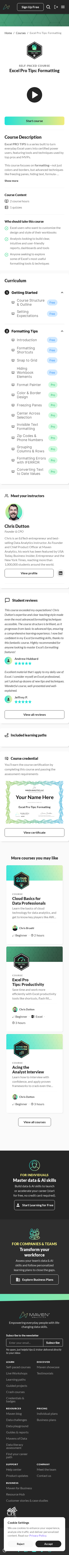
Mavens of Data (16, 1438)
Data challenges (16, 1420)
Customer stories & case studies (27, 1500)
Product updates (17, 1475)
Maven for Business (19, 1488)
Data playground (17, 1426)
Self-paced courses (18, 1367)
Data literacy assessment (15, 1446)
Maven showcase (48, 1367)
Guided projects (16, 1385)
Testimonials (45, 1373)
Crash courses (15, 1392)
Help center (13, 1469)
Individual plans (47, 1413)
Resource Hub (15, 1494)
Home (8, 33)
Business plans (46, 1420)
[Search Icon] (48, 7)
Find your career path (17, 1455)
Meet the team (46, 1469)
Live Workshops (16, 1373)
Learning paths (16, 1379)
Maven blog (14, 1413)
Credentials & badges (15, 1399)
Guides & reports (17, 1432)
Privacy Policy (37, 1535)
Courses (21, 33)
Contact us (44, 1475)
